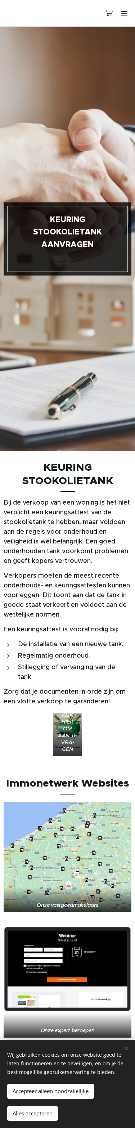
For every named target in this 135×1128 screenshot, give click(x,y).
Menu (124, 13)
